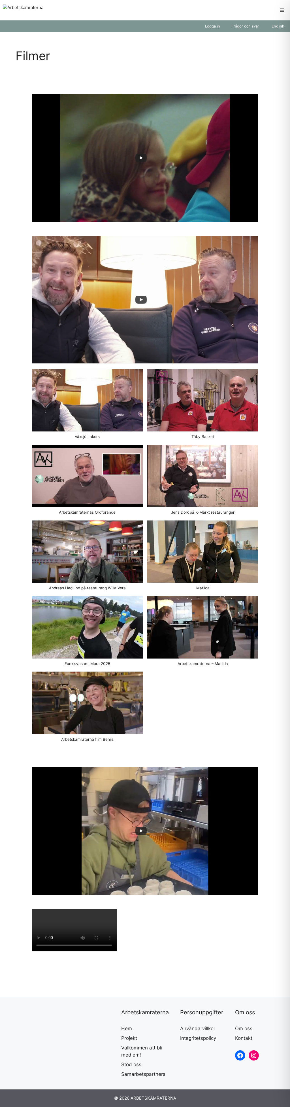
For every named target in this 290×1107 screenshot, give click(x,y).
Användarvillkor (197, 1028)
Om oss (243, 1028)
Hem (126, 1028)
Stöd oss (131, 1064)
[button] (87, 407)
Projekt (129, 1038)
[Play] (141, 158)
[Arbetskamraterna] (23, 10)
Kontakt (243, 1038)
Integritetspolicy (198, 1038)
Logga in (212, 26)
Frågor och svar (245, 26)
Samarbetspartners (143, 1074)
